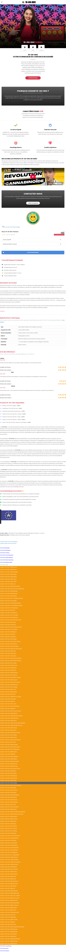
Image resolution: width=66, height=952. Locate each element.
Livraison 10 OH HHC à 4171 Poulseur (8, 629)
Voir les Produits (33, 528)
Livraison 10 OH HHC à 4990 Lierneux (8, 943)
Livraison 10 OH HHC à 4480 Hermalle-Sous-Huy (11, 725)
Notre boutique (33, 77)
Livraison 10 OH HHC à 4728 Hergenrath (9, 838)
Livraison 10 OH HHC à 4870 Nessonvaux (9, 912)
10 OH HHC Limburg (4, 552)
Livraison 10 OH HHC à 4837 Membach (9, 890)
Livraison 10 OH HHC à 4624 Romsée (8, 778)
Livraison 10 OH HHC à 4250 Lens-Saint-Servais (11, 648)
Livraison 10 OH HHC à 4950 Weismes (8, 929)
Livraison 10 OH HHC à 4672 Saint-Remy (9, 806)
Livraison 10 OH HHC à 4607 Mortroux (8, 763)
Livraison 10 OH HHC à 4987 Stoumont (9, 941)
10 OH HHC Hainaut (4, 950)
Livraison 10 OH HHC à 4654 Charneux (8, 799)
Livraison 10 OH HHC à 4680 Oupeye (8, 809)
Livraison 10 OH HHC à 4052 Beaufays (8, 591)
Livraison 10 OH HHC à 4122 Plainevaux (9, 607)
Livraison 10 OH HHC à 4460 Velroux (8, 720)
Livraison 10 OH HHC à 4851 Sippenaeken (9, 902)
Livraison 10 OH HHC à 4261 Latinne (8, 663)
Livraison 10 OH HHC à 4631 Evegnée (8, 783)
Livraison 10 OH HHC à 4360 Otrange (8, 691)
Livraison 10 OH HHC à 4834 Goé (7, 888)
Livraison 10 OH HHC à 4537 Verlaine (8, 735)
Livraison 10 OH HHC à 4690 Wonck (8, 821)
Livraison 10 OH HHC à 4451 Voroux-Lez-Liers (10, 711)
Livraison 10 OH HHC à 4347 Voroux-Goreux (10, 682)
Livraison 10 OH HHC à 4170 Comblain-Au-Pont (11, 627)
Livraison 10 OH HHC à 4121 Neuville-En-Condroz (11, 605)
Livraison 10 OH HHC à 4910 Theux (8, 924)
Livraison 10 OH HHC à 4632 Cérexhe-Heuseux (10, 785)
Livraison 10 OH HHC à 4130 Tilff (7, 610)
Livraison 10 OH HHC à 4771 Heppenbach (9, 854)
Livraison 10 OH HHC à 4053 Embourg (8, 593)
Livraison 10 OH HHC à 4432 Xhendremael (9, 706)
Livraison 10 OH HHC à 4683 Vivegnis (8, 816)
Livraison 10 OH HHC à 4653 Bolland (8, 797)
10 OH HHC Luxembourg (5, 946)
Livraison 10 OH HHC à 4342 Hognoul (8, 679)
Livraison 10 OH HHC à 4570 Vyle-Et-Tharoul (10, 747)
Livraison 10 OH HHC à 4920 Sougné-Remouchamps (12, 926)
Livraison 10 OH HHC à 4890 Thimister (8, 919)
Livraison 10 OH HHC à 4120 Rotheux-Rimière (10, 603)
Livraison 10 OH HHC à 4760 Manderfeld (9, 847)
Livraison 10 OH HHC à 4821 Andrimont (9, 881)
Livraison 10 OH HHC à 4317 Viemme (8, 675)
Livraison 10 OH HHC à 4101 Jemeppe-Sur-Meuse (11, 598)
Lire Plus (2, 311)
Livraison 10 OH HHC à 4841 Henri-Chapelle (10, 895)
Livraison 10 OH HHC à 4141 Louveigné (9, 615)
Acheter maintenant (33, 252)
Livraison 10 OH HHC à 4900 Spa (7, 922)
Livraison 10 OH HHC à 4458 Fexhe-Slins (9, 718)
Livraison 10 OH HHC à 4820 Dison (8, 878)
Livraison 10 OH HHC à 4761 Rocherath (9, 850)
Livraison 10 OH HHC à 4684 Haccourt (8, 818)
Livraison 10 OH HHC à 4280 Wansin (8, 667)
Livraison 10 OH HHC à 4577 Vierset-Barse (9, 749)
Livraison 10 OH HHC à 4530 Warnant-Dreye (10, 732)
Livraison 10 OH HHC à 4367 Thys (7, 694)
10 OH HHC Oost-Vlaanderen (6, 555)
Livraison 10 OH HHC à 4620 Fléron (8, 771)
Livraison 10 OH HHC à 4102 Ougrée (8, 600)
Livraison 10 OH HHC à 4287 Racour (8, 670)
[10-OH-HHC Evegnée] (31, 2)
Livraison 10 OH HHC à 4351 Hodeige (8, 687)
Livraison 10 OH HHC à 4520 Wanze (8, 730)
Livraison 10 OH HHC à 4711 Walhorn (8, 830)
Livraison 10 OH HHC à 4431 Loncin (8, 703)
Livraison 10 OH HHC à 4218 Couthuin (8, 643)
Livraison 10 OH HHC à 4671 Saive (8, 804)
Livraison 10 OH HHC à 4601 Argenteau (9, 756)
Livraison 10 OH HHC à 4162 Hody (8, 622)
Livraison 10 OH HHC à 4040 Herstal (8, 579)
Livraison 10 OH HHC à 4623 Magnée (8, 775)
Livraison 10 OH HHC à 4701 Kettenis (8, 826)
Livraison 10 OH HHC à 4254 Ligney (8, 655)
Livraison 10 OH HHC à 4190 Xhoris (8, 636)
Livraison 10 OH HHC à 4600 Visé (7, 754)
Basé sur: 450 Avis (11, 234)
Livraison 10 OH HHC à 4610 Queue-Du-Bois (10, 768)
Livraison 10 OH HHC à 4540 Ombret (8, 737)
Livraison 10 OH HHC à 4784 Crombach (9, 864)
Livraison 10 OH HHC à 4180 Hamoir (8, 631)
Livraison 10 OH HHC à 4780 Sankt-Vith (9, 857)
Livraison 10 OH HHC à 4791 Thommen (9, 869)
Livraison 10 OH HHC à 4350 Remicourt (9, 684)
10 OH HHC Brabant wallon (6, 562)
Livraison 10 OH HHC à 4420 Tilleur (8, 699)
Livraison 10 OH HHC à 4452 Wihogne (8, 713)
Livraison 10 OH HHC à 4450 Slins (7, 708)
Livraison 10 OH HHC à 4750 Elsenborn (9, 845)
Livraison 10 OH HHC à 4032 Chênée (8, 576)
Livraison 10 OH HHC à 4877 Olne (7, 914)
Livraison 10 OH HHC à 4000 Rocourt (8, 567)
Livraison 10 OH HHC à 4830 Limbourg (9, 883)
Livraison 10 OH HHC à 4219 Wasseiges (9, 646)
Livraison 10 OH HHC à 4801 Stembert (8, 874)
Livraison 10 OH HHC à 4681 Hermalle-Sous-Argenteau (12, 811)
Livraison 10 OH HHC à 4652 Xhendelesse (9, 795)
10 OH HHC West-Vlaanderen (6, 560)
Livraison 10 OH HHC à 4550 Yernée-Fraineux (10, 739)
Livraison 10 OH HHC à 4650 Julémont (8, 790)
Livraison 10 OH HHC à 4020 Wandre (8, 569)
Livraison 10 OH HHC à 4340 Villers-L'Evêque (10, 677)
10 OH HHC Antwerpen (5, 550)
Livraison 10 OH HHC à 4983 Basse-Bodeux (10, 938)
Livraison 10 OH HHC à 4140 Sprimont (8, 612)
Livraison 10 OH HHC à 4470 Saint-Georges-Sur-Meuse (12, 723)
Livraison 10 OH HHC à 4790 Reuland (8, 866)
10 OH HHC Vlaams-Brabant (6, 557)
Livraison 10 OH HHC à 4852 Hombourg (9, 905)
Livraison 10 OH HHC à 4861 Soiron (8, 910)
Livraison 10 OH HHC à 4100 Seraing (8, 595)
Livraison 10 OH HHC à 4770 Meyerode (9, 852)
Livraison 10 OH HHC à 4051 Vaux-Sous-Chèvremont (12, 588)
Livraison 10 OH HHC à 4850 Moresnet (9, 900)
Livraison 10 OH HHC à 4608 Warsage (8, 766)
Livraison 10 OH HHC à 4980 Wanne (8, 936)
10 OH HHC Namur (4, 948)
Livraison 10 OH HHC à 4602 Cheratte (8, 759)
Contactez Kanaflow (33, 203)
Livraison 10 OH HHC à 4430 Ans (7, 701)
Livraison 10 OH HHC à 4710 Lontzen (8, 828)
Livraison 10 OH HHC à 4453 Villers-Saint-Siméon (11, 715)
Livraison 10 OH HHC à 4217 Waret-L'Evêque (10, 641)
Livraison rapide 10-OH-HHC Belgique (8, 541)
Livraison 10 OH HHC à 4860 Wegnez (8, 907)
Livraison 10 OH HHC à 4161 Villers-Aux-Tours (10, 619)
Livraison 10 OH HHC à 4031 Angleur (8, 574)
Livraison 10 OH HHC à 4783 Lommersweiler (10, 862)
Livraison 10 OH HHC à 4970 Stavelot (8, 934)
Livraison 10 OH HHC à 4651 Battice (8, 792)
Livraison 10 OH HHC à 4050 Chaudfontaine (10, 586)
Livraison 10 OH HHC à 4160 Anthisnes (9, 617)
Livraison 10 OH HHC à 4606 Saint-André (9, 761)
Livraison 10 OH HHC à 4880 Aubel (8, 917)
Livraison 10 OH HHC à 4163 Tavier (8, 624)
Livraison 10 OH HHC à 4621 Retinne (8, 773)
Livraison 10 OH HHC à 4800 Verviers (8, 871)
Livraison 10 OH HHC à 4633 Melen (8, 787)
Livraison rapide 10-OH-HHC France (8, 543)
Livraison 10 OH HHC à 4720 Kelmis (8, 833)
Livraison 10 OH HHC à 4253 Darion (8, 653)
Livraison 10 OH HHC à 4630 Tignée (8, 780)
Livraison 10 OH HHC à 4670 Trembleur (9, 802)
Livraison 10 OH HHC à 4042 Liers (7, 583)
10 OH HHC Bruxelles (5, 548)
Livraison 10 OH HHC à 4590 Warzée (8, 751)
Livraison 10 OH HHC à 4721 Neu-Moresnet (10, 835)
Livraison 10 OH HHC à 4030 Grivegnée (9, 572)
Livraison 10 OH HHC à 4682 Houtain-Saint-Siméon (11, 814)
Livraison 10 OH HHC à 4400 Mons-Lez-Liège (10, 696)
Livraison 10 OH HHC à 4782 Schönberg (9, 859)
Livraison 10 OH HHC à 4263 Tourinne (8, 665)
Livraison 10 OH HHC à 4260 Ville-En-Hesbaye (10, 660)
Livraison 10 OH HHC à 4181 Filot (7, 634)
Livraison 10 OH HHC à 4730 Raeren (8, 840)
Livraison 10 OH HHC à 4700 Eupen (8, 823)
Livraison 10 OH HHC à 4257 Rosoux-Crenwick (10, 658)
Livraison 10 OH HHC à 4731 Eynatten (8, 842)
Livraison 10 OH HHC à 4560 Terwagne (9, 744)
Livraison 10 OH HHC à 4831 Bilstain (8, 886)
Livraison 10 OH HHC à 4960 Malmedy (8, 931)
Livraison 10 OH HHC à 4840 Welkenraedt (9, 893)
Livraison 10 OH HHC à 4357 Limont (8, 689)
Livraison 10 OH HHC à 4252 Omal (8, 651)
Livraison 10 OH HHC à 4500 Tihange (8, 727)
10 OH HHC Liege (4, 564)
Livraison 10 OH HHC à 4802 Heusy (8, 876)
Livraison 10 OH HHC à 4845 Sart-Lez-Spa (9, 898)
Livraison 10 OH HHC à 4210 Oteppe (8, 639)
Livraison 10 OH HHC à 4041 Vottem (8, 581)
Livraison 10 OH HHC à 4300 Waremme (9, 672)
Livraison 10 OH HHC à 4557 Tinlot (8, 742)
